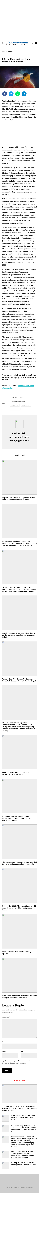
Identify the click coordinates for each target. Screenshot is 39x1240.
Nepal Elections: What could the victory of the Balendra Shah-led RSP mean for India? (18, 635)
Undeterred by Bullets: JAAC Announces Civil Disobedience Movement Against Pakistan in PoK (23, 1129)
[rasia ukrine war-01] (19, 931)
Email (4, 1051)
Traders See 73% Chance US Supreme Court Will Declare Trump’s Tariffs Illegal (19, 680)
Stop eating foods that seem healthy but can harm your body (23, 1117)
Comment (6, 1017)
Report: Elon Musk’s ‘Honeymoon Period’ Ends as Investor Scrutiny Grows (18, 499)
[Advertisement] (19, 19)
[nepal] (19, 975)
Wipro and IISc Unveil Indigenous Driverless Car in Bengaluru (15, 773)
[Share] (4, 93)
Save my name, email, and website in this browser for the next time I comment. (17, 1062)
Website (23, 1051)
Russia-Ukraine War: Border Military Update (16, 953)
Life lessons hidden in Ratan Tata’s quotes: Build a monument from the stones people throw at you (23, 1155)
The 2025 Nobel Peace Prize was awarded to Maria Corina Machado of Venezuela (19, 863)
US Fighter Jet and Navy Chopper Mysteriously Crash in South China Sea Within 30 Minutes (17, 818)
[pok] (5, 1128)
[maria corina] (19, 841)
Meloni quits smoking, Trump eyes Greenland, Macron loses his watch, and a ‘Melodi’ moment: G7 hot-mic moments (19, 543)
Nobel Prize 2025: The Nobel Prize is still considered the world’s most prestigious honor (19, 908)
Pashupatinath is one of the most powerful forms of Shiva (23, 1164)
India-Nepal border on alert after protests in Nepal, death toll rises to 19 (19, 997)
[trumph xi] (19, 702)
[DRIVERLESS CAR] (19, 752)
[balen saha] (19, 612)
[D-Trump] (19, 658)
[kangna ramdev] (19, 1093)
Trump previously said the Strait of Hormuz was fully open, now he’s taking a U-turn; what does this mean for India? (19, 589)
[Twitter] (19, 1181)
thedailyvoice (15, 409)
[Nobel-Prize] (19, 885)
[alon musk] (19, 477)
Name (4, 1042)
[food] (5, 1118)
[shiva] (5, 1165)
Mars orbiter (26, 405)
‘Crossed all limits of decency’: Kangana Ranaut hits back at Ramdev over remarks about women (19, 1108)
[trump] (19, 567)
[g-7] (19, 521)
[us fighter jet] (19, 796)
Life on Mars (15, 405)
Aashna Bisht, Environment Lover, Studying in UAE (19, 437)
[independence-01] (5, 1139)
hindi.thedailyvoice (17, 397)
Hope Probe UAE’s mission (18, 401)
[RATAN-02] (5, 1154)
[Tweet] (11, 93)
